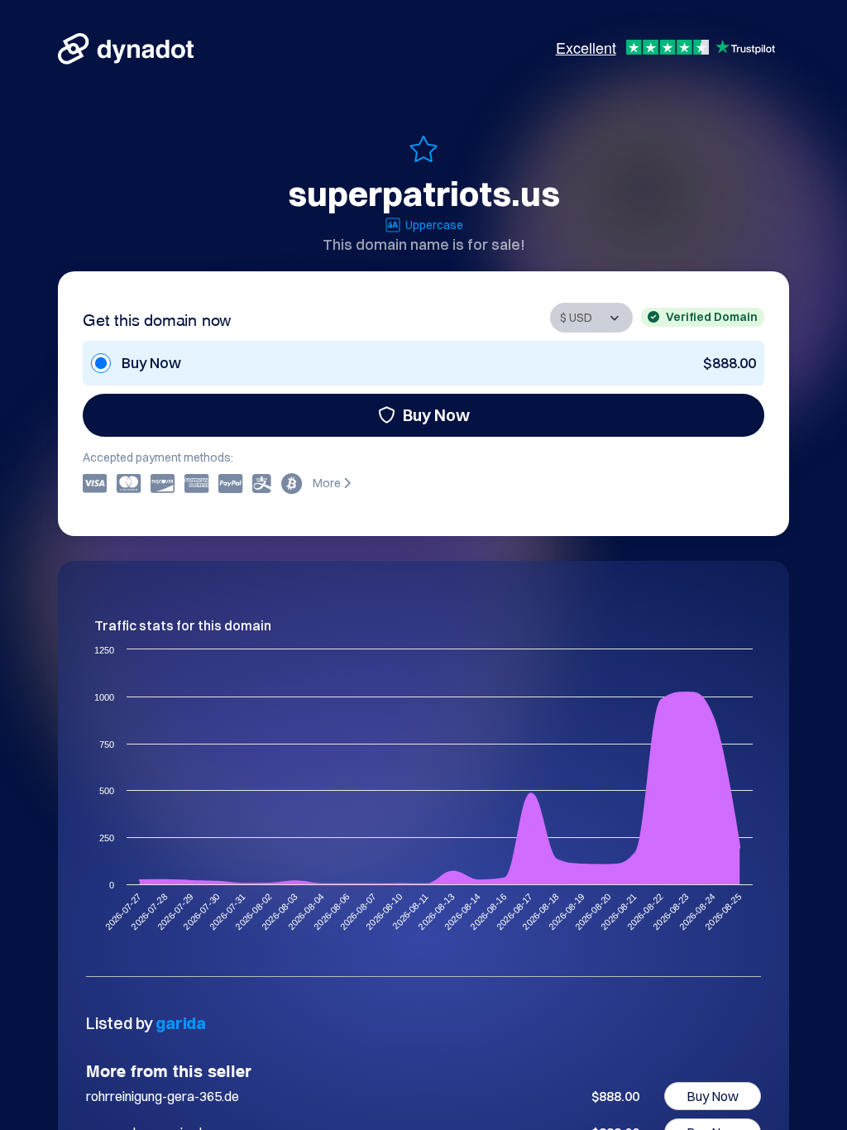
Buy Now (436, 415)
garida (181, 1023)
